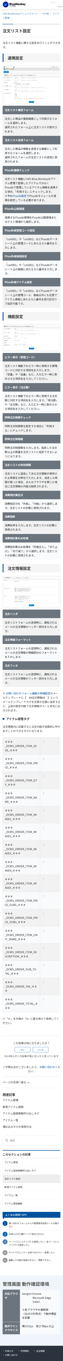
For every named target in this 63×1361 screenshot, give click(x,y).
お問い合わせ (47, 1067)
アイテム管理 (11, 1162)
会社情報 (40, 1350)
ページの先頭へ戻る (15, 1082)
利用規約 (25, 1350)
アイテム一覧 (11, 1195)
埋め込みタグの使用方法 (17, 1126)
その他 (45, 13)
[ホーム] (14, 4)
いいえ (40, 1049)
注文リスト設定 (12, 1178)
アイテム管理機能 (13, 1203)
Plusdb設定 (20, 196)
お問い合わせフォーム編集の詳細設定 (28, 693)
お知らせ (9, 1350)
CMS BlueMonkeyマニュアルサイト (20, 13)
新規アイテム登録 (13, 1187)
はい (22, 1049)
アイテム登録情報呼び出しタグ (20, 1170)
